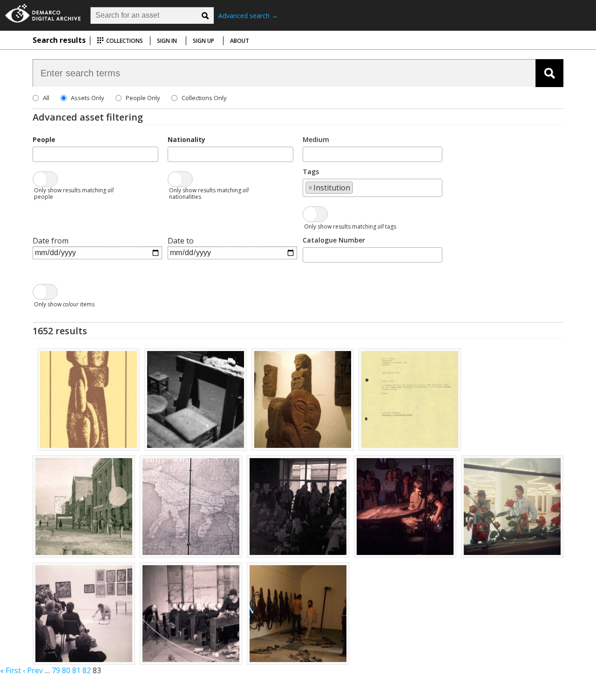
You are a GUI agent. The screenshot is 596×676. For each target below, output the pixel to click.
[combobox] (95, 154)
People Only (143, 98)
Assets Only (87, 98)
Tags (311, 171)
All (46, 98)
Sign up (203, 41)
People (44, 139)
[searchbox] (38, 153)
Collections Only (204, 98)
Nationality (186, 139)
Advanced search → (248, 15)
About (239, 41)
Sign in (167, 41)
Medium (316, 139)
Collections (124, 41)
